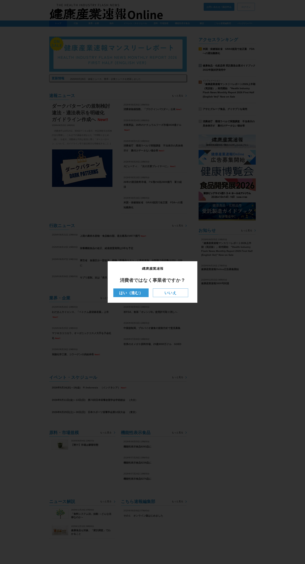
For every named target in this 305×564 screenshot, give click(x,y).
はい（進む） (131, 293)
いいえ (171, 293)
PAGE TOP (295, 543)
